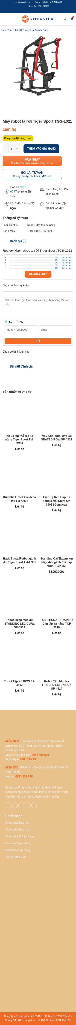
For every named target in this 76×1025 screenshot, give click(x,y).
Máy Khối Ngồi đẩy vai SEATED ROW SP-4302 (56, 437)
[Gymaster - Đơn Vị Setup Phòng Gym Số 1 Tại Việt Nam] (38, 19)
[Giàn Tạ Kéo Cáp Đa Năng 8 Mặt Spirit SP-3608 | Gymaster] (56, 476)
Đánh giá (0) (18, 241)
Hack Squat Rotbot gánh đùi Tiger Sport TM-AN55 (19, 560)
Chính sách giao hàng (18, 843)
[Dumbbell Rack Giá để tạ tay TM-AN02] (19, 476)
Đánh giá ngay (38, 274)
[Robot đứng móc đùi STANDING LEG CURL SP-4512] (19, 598)
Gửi (38, 341)
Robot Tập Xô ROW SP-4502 (19, 683)
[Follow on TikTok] (15, 805)
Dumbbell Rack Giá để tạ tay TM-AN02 (19, 499)
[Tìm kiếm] (65, 19)
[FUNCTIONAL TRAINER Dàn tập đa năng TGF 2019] (56, 598)
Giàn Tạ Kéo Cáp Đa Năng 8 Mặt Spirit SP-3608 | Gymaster (56, 501)
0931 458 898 (63, 1020)
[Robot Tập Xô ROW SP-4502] (19, 660)
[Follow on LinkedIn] (40, 11)
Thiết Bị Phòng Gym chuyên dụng (31, 30)
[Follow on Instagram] (35, 11)
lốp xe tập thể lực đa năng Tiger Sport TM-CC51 (19, 439)
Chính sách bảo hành (17, 822)
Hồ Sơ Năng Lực (15, 857)
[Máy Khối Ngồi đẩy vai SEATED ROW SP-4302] (56, 414)
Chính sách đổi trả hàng (19, 836)
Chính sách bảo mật (17, 829)
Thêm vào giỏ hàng (41, 148)
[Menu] (5, 19)
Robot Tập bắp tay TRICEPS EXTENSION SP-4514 (57, 685)
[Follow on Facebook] (30, 11)
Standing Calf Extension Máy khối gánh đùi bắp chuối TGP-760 (56, 562)
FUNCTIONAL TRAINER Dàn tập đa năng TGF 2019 (56, 623)
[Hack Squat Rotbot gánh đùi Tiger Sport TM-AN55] (19, 537)
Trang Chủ (6, 30)
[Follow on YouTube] (46, 11)
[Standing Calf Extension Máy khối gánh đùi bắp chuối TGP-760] (56, 537)
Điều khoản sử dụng (17, 850)
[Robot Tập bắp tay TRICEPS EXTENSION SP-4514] (56, 660)
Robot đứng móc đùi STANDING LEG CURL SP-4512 (19, 623)
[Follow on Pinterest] (21, 805)
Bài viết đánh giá (21, 366)
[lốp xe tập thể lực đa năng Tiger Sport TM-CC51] (19, 414)
